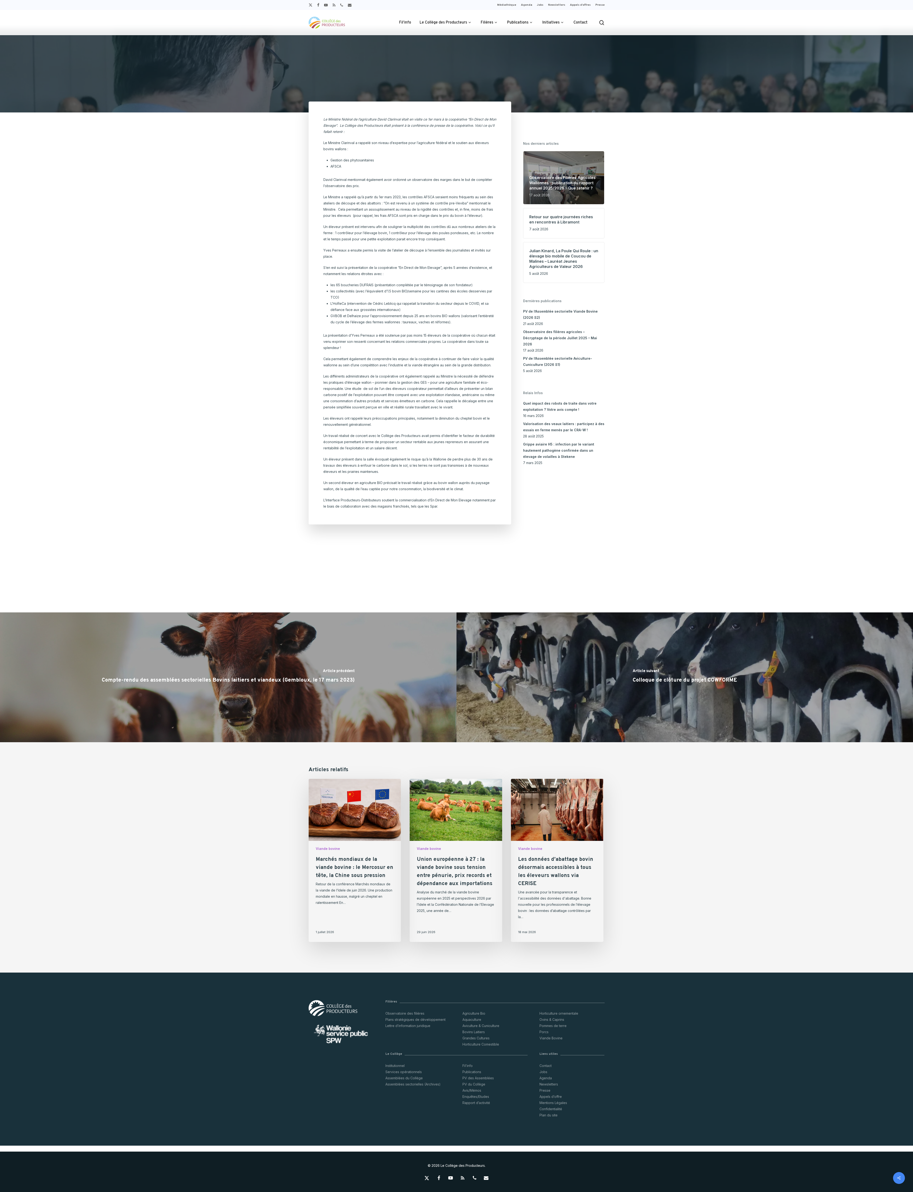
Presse (544, 1090)
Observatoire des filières (404, 1013)
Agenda (545, 1078)
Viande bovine (328, 849)
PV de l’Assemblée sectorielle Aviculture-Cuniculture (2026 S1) (557, 361)
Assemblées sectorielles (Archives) (413, 1084)
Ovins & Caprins (551, 1020)
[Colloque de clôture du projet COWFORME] (684, 677)
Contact (545, 1066)
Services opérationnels (403, 1072)
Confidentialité (550, 1109)
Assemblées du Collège (404, 1078)
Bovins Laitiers (473, 1032)
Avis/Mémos (471, 1090)
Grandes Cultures (476, 1038)
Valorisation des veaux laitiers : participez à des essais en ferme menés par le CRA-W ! (563, 427)
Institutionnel (395, 1066)
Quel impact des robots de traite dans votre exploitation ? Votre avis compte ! (560, 406)
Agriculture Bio (473, 1013)
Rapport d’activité (476, 1103)
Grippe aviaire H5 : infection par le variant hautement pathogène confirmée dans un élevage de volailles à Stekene (558, 450)
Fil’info (467, 1066)
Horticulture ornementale (558, 1013)
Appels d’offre (550, 1097)
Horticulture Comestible (480, 1044)
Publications (471, 1072)
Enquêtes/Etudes (475, 1097)
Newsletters (548, 1084)
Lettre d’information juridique (407, 1026)
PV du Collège (473, 1084)
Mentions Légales (553, 1103)
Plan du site (548, 1115)
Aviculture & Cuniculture (480, 1026)
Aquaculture (471, 1020)
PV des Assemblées (478, 1078)
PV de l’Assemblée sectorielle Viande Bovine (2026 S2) (560, 314)
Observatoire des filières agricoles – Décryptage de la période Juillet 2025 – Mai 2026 (560, 338)
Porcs (544, 1032)
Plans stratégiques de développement (415, 1020)
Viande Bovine (551, 1038)
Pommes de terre (553, 1026)
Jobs (543, 1072)
